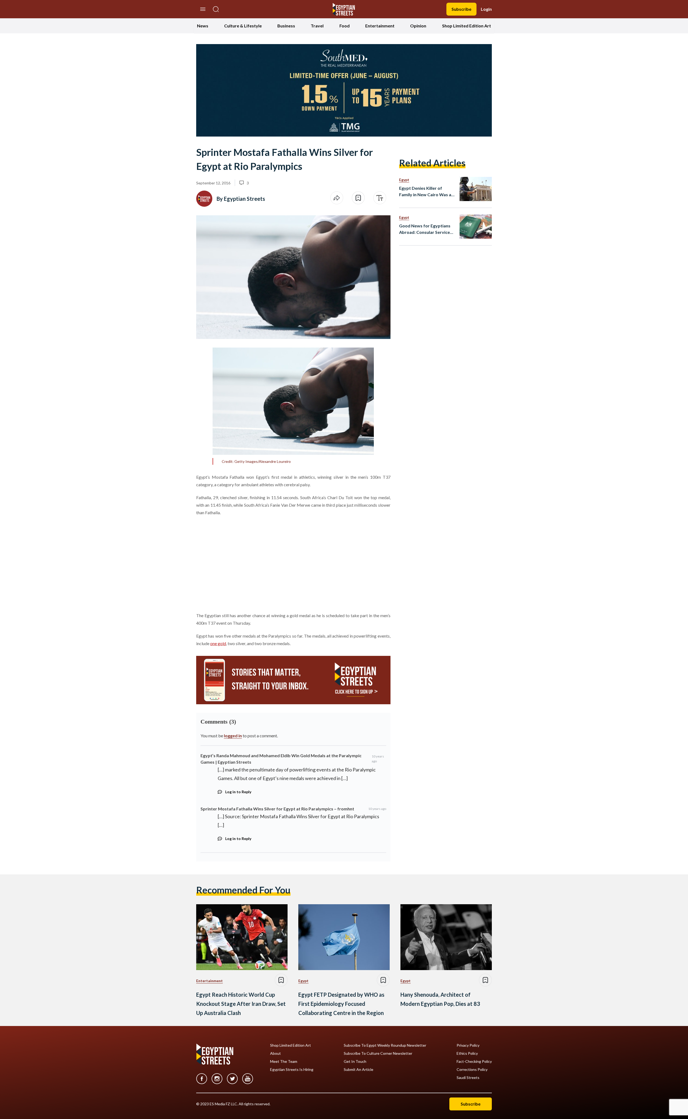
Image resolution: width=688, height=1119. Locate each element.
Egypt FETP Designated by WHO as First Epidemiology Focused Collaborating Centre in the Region (341, 1003)
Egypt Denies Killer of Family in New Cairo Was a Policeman (425, 191)
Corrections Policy (472, 1069)
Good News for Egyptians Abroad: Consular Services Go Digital (425, 229)
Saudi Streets (468, 1077)
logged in (233, 735)
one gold (218, 643)
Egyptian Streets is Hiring (291, 1069)
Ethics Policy (467, 1053)
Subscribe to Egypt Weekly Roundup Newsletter (385, 1045)
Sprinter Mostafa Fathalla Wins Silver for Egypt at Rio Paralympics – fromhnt (277, 808)
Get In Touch (355, 1061)
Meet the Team (283, 1061)
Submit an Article (358, 1069)
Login (486, 9)
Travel (317, 25)
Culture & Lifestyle (243, 25)
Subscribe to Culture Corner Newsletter (378, 1053)
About (275, 1053)
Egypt (404, 179)
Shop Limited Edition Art (466, 25)
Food (344, 25)
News (202, 25)
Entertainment (380, 25)
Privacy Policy (468, 1045)
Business (286, 25)
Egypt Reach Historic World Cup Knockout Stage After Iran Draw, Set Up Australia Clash (241, 1003)
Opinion (418, 25)
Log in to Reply (238, 791)
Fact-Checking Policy (474, 1061)
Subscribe (461, 9)
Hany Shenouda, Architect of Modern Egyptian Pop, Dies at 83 (440, 999)
